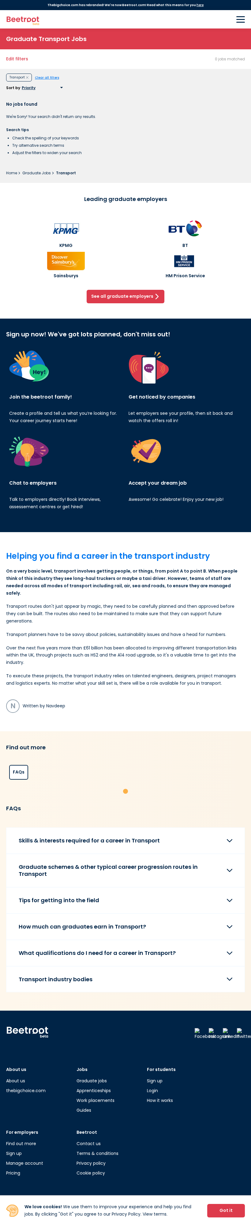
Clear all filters (47, 77)
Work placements (95, 1100)
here (200, 5)
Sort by (13, 87)
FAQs (18, 772)
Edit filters (17, 59)
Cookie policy (91, 1173)
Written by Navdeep (37, 706)
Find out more (21, 1144)
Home (12, 173)
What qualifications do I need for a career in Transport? (97, 953)
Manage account (24, 1163)
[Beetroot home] (23, 19)
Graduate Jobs (37, 173)
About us (15, 1081)
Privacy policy (91, 1163)
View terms (155, 1214)
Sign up (155, 1081)
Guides (84, 1110)
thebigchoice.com (26, 1091)
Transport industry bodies (55, 979)
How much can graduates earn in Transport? (82, 926)
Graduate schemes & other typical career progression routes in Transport (108, 870)
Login (152, 1091)
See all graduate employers (122, 296)
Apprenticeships (94, 1091)
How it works (160, 1100)
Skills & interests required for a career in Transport (89, 840)
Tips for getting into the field (59, 900)
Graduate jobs (92, 1081)
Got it (226, 1210)
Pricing (13, 1173)
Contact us (89, 1144)
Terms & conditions (97, 1153)
